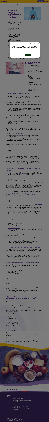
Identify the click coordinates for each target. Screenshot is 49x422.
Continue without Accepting (34, 43)
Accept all (28, 55)
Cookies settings (21, 55)
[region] (25, 50)
